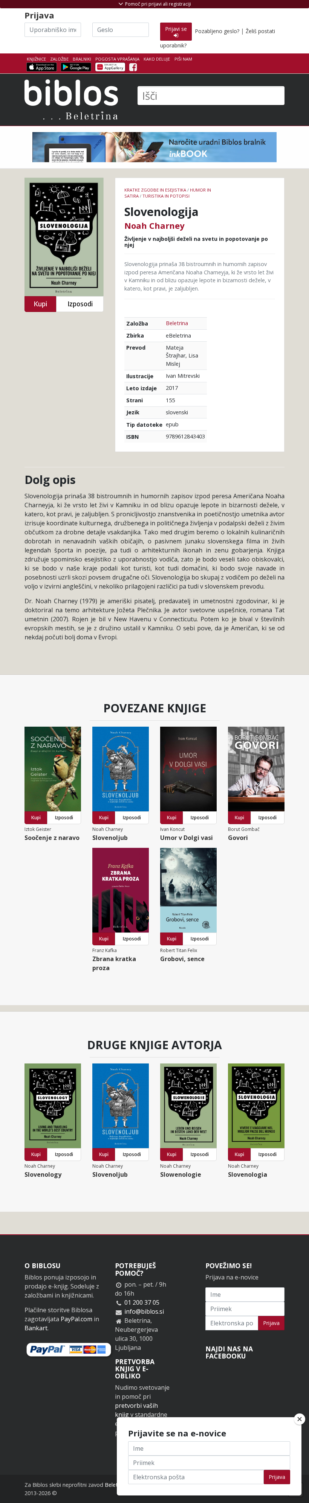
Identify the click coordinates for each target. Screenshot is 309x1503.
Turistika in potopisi (166, 196)
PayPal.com (76, 1319)
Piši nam (183, 59)
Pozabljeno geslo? (217, 31)
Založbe (59, 59)
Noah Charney (154, 225)
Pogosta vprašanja (117, 59)
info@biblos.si (144, 1311)
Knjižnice (36, 59)
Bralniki (82, 59)
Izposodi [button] (80, 304)
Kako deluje (157, 59)
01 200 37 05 (141, 1302)
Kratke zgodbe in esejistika (155, 190)
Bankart (35, 1328)
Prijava (271, 1323)
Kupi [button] (40, 304)
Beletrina (177, 323)
